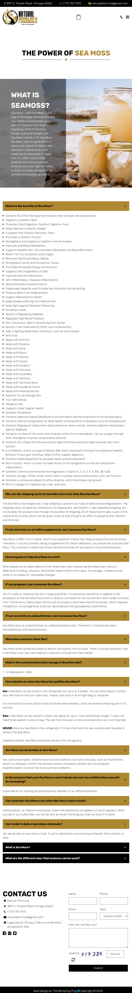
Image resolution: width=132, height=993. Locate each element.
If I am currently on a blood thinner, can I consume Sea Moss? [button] (46, 616)
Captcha (74, 953)
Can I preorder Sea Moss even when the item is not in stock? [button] (46, 800)
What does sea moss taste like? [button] (27, 639)
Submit (98, 968)
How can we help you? (83, 924)
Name (72, 893)
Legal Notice (15, 922)
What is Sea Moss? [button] (18, 847)
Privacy (30, 922)
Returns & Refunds (48, 922)
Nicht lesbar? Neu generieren (73, 960)
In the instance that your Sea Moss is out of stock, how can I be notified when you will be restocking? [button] (62, 779)
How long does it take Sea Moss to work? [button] (33, 557)
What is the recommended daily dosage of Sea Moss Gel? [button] (44, 662)
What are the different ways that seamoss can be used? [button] (43, 858)
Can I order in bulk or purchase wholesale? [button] (34, 824)
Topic (103, 909)
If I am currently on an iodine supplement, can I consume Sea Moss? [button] (51, 529)
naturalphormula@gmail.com (110, 3)
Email (72, 909)
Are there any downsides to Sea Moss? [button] (32, 750)
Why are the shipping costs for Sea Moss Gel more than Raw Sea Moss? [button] (53, 494)
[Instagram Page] (9, 933)
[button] (78, 17)
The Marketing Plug (64, 990)
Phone (104, 893)
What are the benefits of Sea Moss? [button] (29, 206)
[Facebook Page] (4, 933)
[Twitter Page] (14, 933)
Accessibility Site (18, 926)
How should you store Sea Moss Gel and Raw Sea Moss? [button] (43, 681)
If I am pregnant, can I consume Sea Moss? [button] (34, 584)
